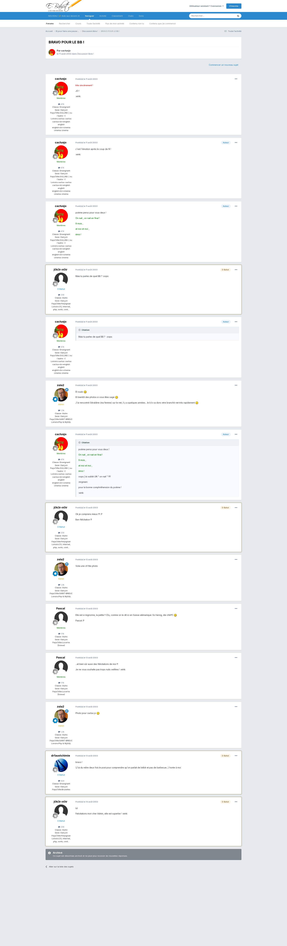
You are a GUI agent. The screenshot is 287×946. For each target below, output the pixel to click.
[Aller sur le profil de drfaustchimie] (61, 765)
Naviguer (89, 16)
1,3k (62, 410)
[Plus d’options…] (236, 79)
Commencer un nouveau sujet (223, 65)
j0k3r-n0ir (60, 269)
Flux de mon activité (114, 23)
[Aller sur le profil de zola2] (61, 395)
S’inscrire (233, 6)
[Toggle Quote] (79, 330)
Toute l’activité (93, 23)
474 (62, 104)
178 (62, 633)
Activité (102, 16)
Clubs (130, 16)
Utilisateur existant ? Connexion (205, 6)
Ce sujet (227, 16)
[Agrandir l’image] (85, 391)
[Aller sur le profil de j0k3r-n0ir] (61, 279)
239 (62, 295)
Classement (117, 16)
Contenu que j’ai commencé (162, 23)
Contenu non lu (136, 23)
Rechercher (64, 23)
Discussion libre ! (85, 53)
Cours (78, 23)
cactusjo (66, 50)
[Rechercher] (238, 15)
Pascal (60, 608)
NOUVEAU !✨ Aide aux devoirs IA (64, 16)
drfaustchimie (60, 755)
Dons (141, 16)
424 (62, 781)
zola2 (60, 385)
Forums (50, 23)
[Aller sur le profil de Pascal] (61, 618)
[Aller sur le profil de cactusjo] (52, 52)
